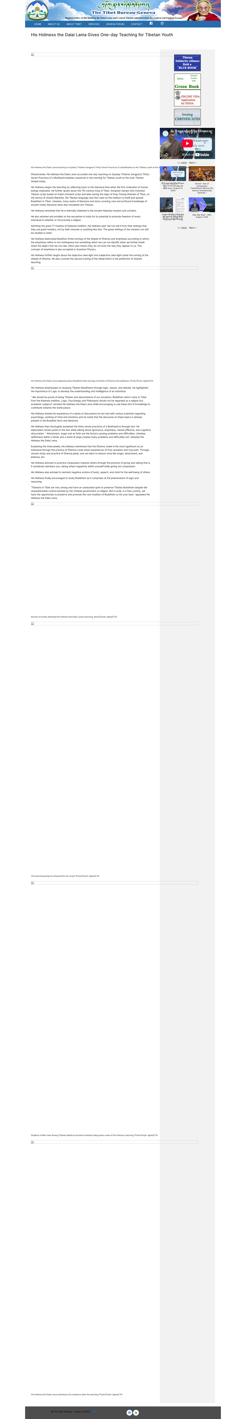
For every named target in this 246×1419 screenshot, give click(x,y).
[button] (192, 162)
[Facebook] (129, 1413)
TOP (95, 1411)
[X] (136, 1413)
